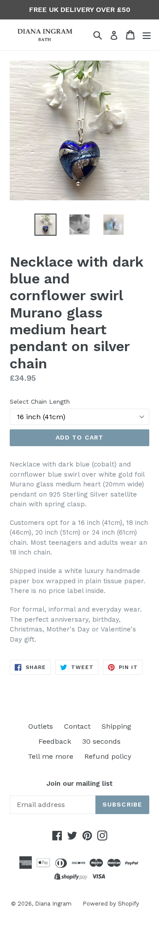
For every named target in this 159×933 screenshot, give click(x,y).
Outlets (40, 726)
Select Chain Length (40, 401)
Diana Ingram (53, 903)
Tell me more (50, 756)
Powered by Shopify (111, 903)
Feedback (54, 741)
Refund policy (107, 756)
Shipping (116, 726)
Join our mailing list (79, 784)
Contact (77, 726)
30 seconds (101, 741)
